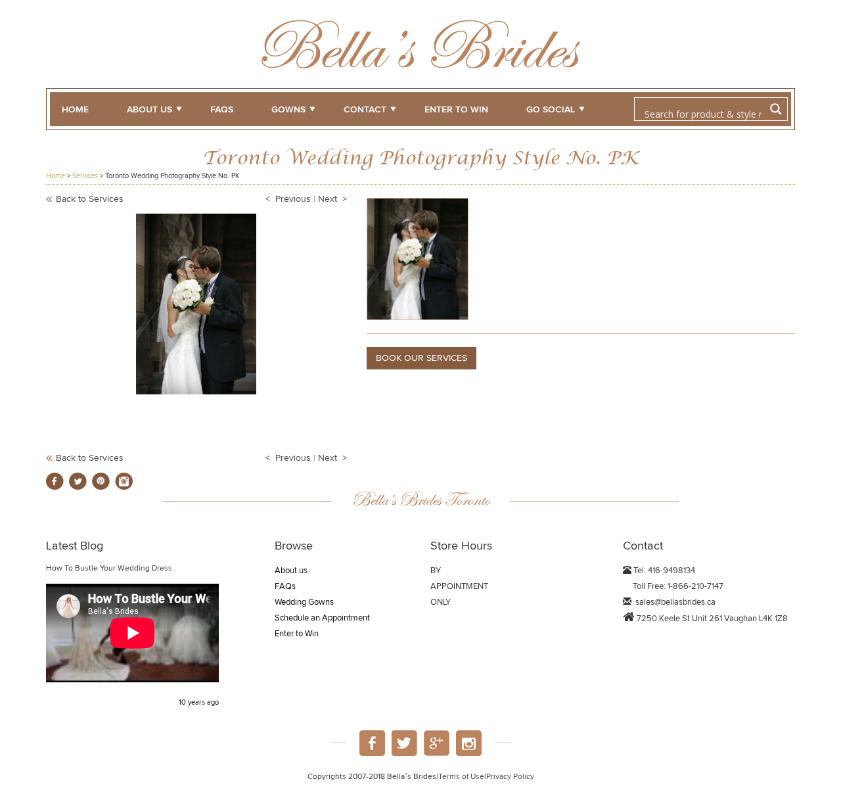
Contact (365, 109)
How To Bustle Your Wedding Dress (109, 569)
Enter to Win (297, 634)
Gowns (288, 109)
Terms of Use (461, 777)
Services (85, 175)
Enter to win (456, 109)
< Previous (288, 199)
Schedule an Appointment (322, 618)
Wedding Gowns (304, 602)
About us (149, 109)
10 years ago (199, 702)
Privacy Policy (510, 777)
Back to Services (90, 199)
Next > (332, 199)
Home (75, 109)
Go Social (550, 109)
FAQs (221, 109)
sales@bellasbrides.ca (675, 602)
